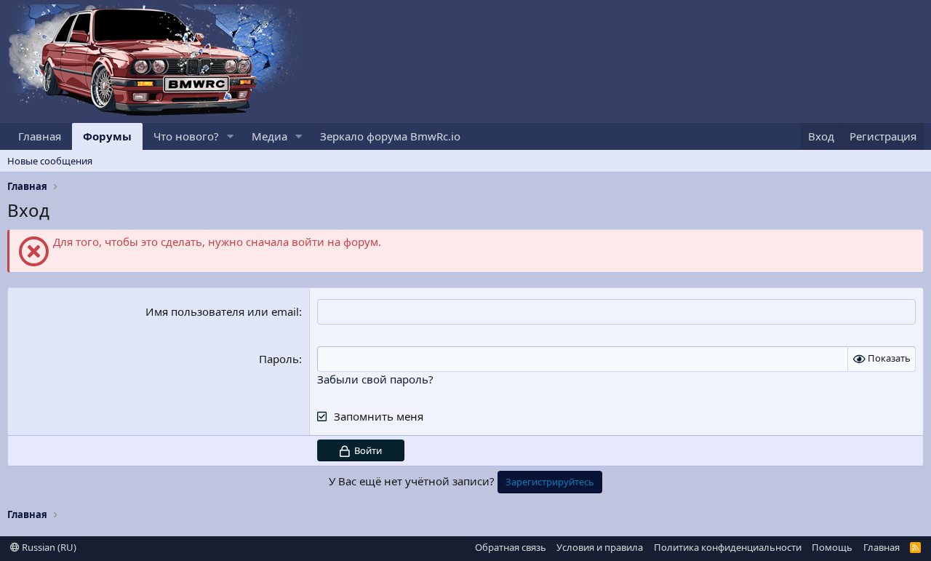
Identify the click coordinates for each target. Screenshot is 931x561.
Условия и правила (599, 547)
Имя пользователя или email (222, 311)
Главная (39, 136)
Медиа (269, 136)
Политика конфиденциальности (728, 547)
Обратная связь (510, 547)
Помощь (832, 547)
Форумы (107, 136)
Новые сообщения (49, 160)
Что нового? (186, 136)
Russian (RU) (48, 547)
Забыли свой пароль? (375, 379)
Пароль (279, 358)
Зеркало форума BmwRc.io (390, 136)
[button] (230, 136)
